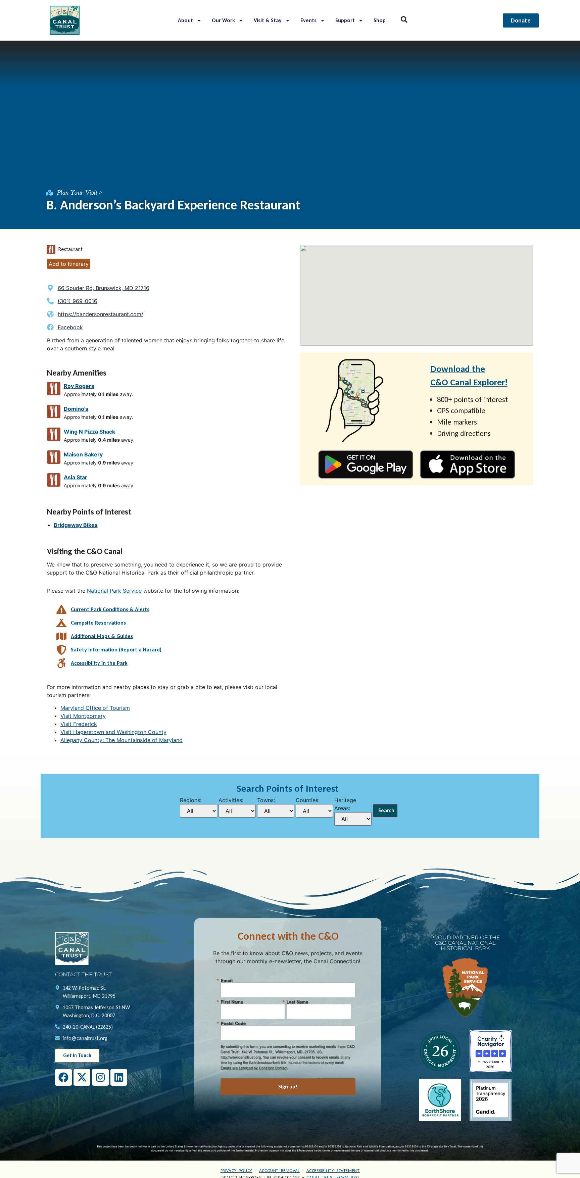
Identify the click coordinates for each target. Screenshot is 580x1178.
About (185, 20)
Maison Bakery (83, 454)
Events (308, 20)
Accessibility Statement (333, 1170)
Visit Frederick (78, 724)
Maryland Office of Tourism (95, 707)
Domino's (76, 408)
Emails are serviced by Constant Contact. (254, 1067)
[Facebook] (63, 1077)
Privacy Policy (236, 1170)
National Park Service (114, 590)
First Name (232, 1001)
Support (345, 20)
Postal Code (233, 1023)
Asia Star (75, 477)
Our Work (223, 20)
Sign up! (287, 1086)
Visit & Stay (268, 20)
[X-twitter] (82, 1077)
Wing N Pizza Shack (89, 431)
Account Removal (279, 1170)
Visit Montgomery (83, 716)
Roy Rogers (79, 386)
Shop (380, 20)
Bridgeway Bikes (76, 525)
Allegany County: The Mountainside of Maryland (121, 740)
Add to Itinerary (69, 263)
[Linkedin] (118, 1077)
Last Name (297, 1001)
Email (227, 980)
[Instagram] (100, 1077)
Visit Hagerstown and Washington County (113, 732)
